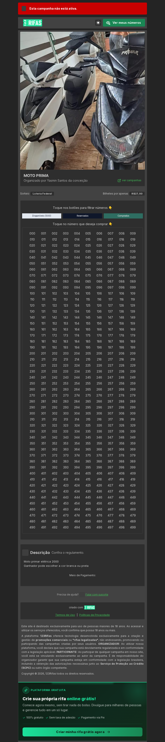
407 (110, 473)
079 (133, 275)
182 (54, 341)
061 (43, 269)
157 (110, 323)
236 (99, 371)
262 (54, 389)
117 (110, 299)
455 (88, 503)
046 (99, 257)
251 (43, 383)
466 (99, 509)
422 (54, 485)
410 (32, 479)
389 (133, 461)
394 (77, 467)
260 (32, 389)
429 (133, 485)
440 (32, 497)
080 (32, 281)
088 (122, 281)
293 (66, 407)
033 (66, 251)
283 (66, 401)
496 (99, 527)
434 (77, 491)
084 (77, 281)
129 (132, 305)
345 (88, 437)
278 (121, 395)
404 (77, 473)
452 (54, 503)
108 (121, 293)
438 (121, 491)
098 (122, 287)
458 (121, 503)
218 (121, 359)
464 (77, 509)
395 (88, 467)
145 (88, 317)
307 (110, 413)
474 (77, 515)
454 (77, 503)
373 (66, 455)
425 (88, 485)
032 (54, 251)
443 (66, 497)
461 (43, 509)
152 (54, 323)
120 (32, 305)
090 (32, 287)
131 (43, 311)
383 (66, 461)
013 (65, 239)
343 (66, 437)
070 (32, 275)
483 (66, 521)
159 (132, 323)
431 (43, 491)
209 (133, 353)
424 (77, 485)
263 (66, 389)
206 (99, 353)
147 (110, 317)
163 (65, 329)
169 (132, 329)
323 (65, 425)
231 (43, 371)
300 (32, 413)
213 (66, 359)
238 (121, 371)
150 (32, 323)
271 (43, 395)
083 (66, 281)
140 (32, 317)
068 (122, 269)
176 (99, 335)
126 (99, 305)
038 (121, 251)
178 (121, 335)
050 (32, 263)
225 (88, 365)
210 (32, 359)
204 (77, 353)
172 (54, 335)
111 (43, 299)
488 (122, 521)
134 (77, 311)
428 (121, 485)
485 (88, 521)
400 (32, 473)
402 (54, 473)
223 (65, 365)
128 (121, 305)
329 (133, 425)
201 (43, 353)
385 (88, 461)
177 (110, 335)
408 (122, 473)
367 (110, 449)
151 (43, 323)
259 (133, 383)
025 (88, 245)
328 (121, 425)
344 (77, 437)
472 (54, 515)
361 (43, 449)
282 (54, 401)
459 (133, 503)
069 (133, 269)
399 (133, 467)
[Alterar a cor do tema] (98, 23)
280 (32, 401)
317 (110, 419)
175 (88, 335)
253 (65, 383)
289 (133, 401)
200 (32, 353)
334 (77, 431)
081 (43, 281)
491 (43, 527)
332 (54, 431)
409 (133, 473)
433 (66, 491)
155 (88, 323)
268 (121, 389)
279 (133, 395)
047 (110, 257)
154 (77, 323)
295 (88, 407)
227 (110, 365)
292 (54, 407)
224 (77, 365)
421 (43, 485)
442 (54, 497)
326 (99, 425)
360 (32, 449)
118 (122, 299)
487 (110, 521)
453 (66, 503)
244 (77, 377)
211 (43, 359)
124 (77, 305)
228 (121, 365)
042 (54, 257)
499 (133, 527)
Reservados (82, 215)
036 (99, 251)
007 (110, 233)
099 (133, 287)
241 (43, 377)
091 (43, 287)
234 (77, 371)
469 (133, 509)
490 (32, 527)
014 (77, 239)
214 (77, 359)
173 (65, 335)
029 (133, 245)
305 (88, 413)
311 (43, 419)
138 (121, 311)
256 (99, 383)
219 (132, 359)
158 (121, 323)
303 (66, 413)
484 (77, 521)
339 (133, 431)
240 (32, 377)
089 (133, 281)
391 (43, 467)
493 (66, 527)
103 (65, 293)
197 (110, 347)
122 (54, 305)
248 (121, 377)
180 (32, 341)
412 (54, 479)
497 (110, 527)
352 (54, 443)
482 (54, 521)
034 (77, 251)
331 (43, 431)
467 (110, 509)
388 (121, 461)
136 (99, 311)
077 (110, 275)
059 (133, 263)
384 (77, 461)
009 (133, 233)
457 (110, 503)
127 (110, 305)
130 (32, 311)
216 (99, 359)
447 (110, 497)
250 (32, 383)
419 (132, 479)
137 (110, 311)
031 (43, 251)
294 (77, 407)
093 (66, 287)
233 (65, 371)
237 (110, 371)
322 (54, 425)
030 (32, 251)
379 (133, 455)
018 (121, 239)
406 (99, 473)
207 (110, 353)
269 (133, 389)
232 (54, 371)
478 (122, 515)
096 (99, 287)
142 (54, 317)
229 (133, 365)
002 (54, 233)
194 (77, 347)
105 (88, 293)
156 (99, 323)
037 (110, 251)
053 (66, 263)
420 (32, 485)
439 (133, 491)
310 (32, 419)
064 (77, 269)
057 (110, 263)
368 (121, 449)
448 (122, 497)
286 (99, 401)
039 (133, 251)
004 (77, 233)
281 (43, 401)
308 (121, 413)
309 (133, 413)
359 (133, 443)
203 (66, 353)
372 (54, 455)
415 (88, 479)
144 (77, 317)
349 (133, 437)
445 (88, 497)
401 (43, 473)
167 (110, 329)
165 (88, 329)
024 (77, 245)
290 (32, 407)
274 (77, 395)
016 (99, 239)
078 (122, 275)
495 (88, 527)
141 (43, 317)
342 (54, 437)
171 (43, 335)
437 (110, 491)
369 (133, 449)
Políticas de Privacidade (94, 614)
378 (121, 455)
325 (88, 425)
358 (121, 443)
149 (132, 317)
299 (133, 407)
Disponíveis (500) (41, 215)
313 (66, 419)
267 (110, 389)
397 (110, 467)
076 (99, 275)
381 (43, 461)
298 (121, 407)
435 (88, 491)
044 (77, 257)
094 (77, 287)
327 (110, 425)
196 (99, 347)
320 (32, 425)
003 (66, 233)
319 (132, 419)
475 (88, 515)
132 (54, 311)
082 (54, 281)
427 (110, 485)
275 (88, 395)
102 (54, 293)
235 (88, 371)
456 (99, 503)
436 (99, 491)
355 (88, 443)
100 (32, 293)
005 (88, 233)
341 (43, 437)
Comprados (123, 215)
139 (132, 311)
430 (32, 491)
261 (43, 389)
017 (110, 239)
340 (32, 437)
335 (88, 431)
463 (66, 509)
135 (88, 311)
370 (32, 455)
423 (66, 485)
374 (77, 455)
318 (121, 419)
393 (66, 467)
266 (99, 389)
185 (88, 341)
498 (122, 527)
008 (122, 233)
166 (99, 329)
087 (110, 281)
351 (43, 443)
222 (54, 365)
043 (66, 257)
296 (99, 407)
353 (65, 443)
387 (110, 461)
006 (99, 233)
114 (77, 299)
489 (133, 521)
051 (43, 263)
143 (65, 317)
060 (32, 269)
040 (32, 257)
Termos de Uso (65, 614)
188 (121, 341)
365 (88, 449)
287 (110, 401)
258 (121, 383)
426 (99, 485)
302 (54, 413)
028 (121, 245)
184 (77, 341)
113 (66, 299)
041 (43, 257)
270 (32, 395)
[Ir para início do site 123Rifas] (89, 607)
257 (110, 383)
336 (99, 431)
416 (99, 479)
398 (121, 467)
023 (66, 245)
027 (110, 245)
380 (32, 461)
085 (88, 281)
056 (99, 263)
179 (132, 335)
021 (43, 245)
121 (43, 305)
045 (88, 257)
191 (43, 347)
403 (66, 473)
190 (32, 347)
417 (110, 479)
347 (110, 437)
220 (32, 365)
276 (99, 395)
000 (32, 233)
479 (133, 515)
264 (77, 389)
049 (133, 257)
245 (88, 377)
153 (66, 323)
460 (32, 509)
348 (121, 437)
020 (32, 245)
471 (43, 515)
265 (88, 389)
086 (99, 281)
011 (43, 239)
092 (54, 287)
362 (54, 449)
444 (77, 497)
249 (133, 377)
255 (88, 383)
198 (121, 347)
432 (54, 491)
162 (54, 329)
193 (65, 347)
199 (132, 347)
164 (77, 329)
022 (54, 245)
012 (54, 239)
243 (66, 377)
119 (133, 299)
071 (43, 275)
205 (88, 353)
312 (54, 419)
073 (66, 275)
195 (88, 347)
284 (77, 401)
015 (88, 239)
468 (122, 509)
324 (77, 425)
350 (32, 443)
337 (110, 431)
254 (77, 383)
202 (54, 353)
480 (32, 521)
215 (88, 359)
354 (77, 443)
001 (43, 233)
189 (132, 341)
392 (54, 467)
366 (99, 449)
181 (43, 341)
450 (32, 503)
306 (99, 413)
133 (66, 311)
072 (54, 275)
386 (99, 461)
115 (88, 299)
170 (32, 335)
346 (99, 437)
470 (32, 515)
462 (54, 509)
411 (43, 479)
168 (121, 329)
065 (88, 269)
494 (77, 527)
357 (110, 443)
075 (88, 275)
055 (88, 263)
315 (88, 419)
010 (32, 239)
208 (121, 353)
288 (121, 401)
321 (43, 425)
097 (110, 287)
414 (77, 479)
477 (110, 515)
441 (43, 497)
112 (55, 299)
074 (77, 275)
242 (54, 377)
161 (43, 329)
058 (121, 263)
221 (43, 365)
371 (43, 455)
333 (65, 431)
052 (54, 263)
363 (66, 449)
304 (77, 413)
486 (99, 521)
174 (77, 335)
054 (77, 263)
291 (43, 407)
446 (99, 497)
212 (54, 359)
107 (110, 293)
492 (54, 527)
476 (99, 515)
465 (88, 509)
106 (99, 293)
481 (43, 521)
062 (54, 269)
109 (132, 293)
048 (122, 257)
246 (99, 377)
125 (88, 305)
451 (43, 503)
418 (121, 479)
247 (110, 377)
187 (110, 341)
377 (110, 455)
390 (32, 467)
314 (77, 419)
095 (88, 287)
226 (99, 365)
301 (43, 413)
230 (32, 371)
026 (99, 245)
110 (32, 299)
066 (99, 269)
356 (99, 443)
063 (66, 269)
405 (88, 473)
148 (121, 317)
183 (65, 341)
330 (32, 431)
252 (54, 383)
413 (65, 479)
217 (110, 359)
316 (99, 419)
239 (133, 371)
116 (99, 299)
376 (99, 455)
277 (110, 395)
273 (66, 395)
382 (54, 461)
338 (121, 431)
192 (54, 347)
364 (77, 449)
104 (77, 293)
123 (66, 305)
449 (133, 497)
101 (43, 293)
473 (66, 515)
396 (99, 467)
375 (88, 455)
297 (110, 407)
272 (54, 395)
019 (132, 239)
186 (99, 341)
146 (99, 317)
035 (88, 251)
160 (32, 329)
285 (88, 401)
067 (110, 269)
